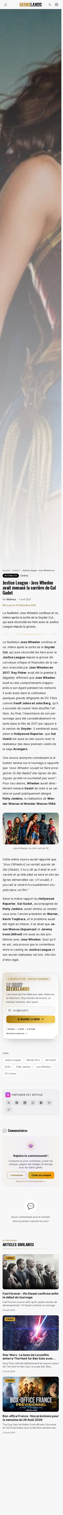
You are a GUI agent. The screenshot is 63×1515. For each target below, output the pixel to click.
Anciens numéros (15, 1033)
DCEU (8, 1066)
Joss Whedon (43, 1066)
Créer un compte (41, 1175)
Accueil (6, 570)
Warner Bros (33, 1060)
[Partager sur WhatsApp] (33, 1103)
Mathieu (11, 599)
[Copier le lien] (8, 1109)
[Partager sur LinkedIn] (24, 1103)
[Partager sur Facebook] (16, 1103)
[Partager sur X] (8, 1103)
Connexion (16, 1175)
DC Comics (10, 1073)
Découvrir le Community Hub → (30, 1181)
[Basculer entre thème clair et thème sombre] (50, 4)
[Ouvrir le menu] (56, 4)
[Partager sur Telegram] (41, 1103)
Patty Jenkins (23, 1066)
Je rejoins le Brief (29, 1019)
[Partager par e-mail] (49, 1103)
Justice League (14, 657)
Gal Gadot (23, 773)
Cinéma (16, 570)
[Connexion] (5, 4)
